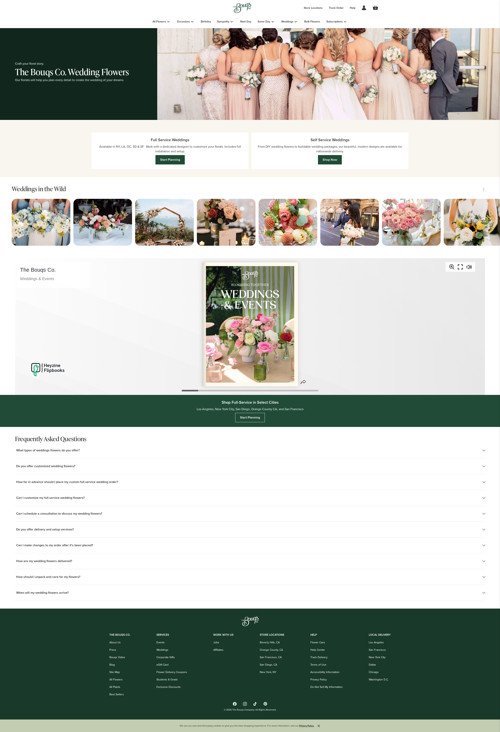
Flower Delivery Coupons (171, 672)
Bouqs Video (117, 657)
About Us (115, 642)
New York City (377, 657)
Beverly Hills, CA (270, 642)
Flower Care (317, 642)
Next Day (245, 21)
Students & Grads (167, 679)
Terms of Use (318, 665)
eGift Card (162, 665)
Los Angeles (376, 642)
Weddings (287, 21)
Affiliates (218, 650)
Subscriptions (334, 21)
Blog (112, 665)
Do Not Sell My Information (326, 687)
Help (352, 8)
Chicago (374, 672)
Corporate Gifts (165, 657)
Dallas (372, 665)
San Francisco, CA (271, 657)
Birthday (206, 21)
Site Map (114, 672)
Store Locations (313, 8)
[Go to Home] (242, 8)
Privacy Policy (318, 679)
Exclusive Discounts (168, 687)
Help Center (317, 650)
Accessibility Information (324, 672)
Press (112, 650)
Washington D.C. (378, 679)
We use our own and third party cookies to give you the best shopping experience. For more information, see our (247, 725)
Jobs (216, 642)
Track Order (336, 8)
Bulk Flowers (312, 21)
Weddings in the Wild (39, 189)
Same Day (264, 21)
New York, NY (268, 672)
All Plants (114, 687)
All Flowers (159, 21)
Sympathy (223, 21)
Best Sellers (116, 694)
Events (160, 642)
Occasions (183, 21)
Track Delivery (319, 657)
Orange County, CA (271, 650)
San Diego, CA (268, 665)
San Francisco (377, 650)
